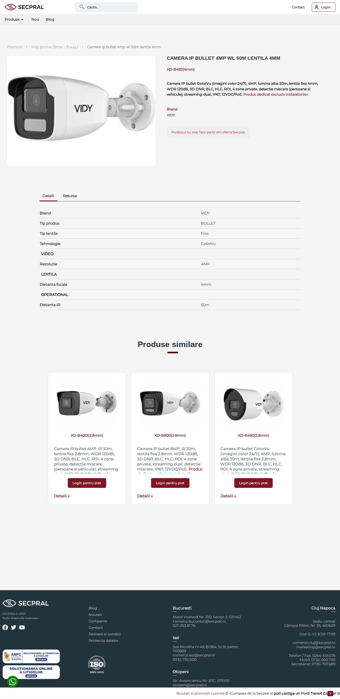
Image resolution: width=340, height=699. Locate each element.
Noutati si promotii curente (190, 693)
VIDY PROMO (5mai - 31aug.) (54, 47)
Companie (98, 621)
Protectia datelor (103, 640)
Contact (298, 7)
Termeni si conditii (105, 634)
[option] (87, 438)
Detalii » (62, 496)
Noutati (95, 614)
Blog (93, 608)
